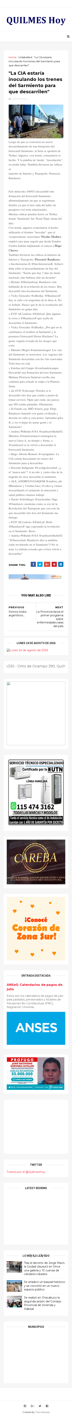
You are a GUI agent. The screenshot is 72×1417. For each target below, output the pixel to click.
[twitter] (40, 1406)
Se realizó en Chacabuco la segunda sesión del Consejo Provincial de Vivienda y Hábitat (42, 1303)
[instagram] (25, 1406)
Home (13, 57)
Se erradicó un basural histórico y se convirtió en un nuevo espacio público (44, 1285)
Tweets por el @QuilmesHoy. (26, 1172)
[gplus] (32, 1406)
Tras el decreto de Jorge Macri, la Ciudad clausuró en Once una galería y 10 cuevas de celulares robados (44, 1268)
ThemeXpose (42, 1412)
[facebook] (47, 1406)
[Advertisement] (36, 1127)
